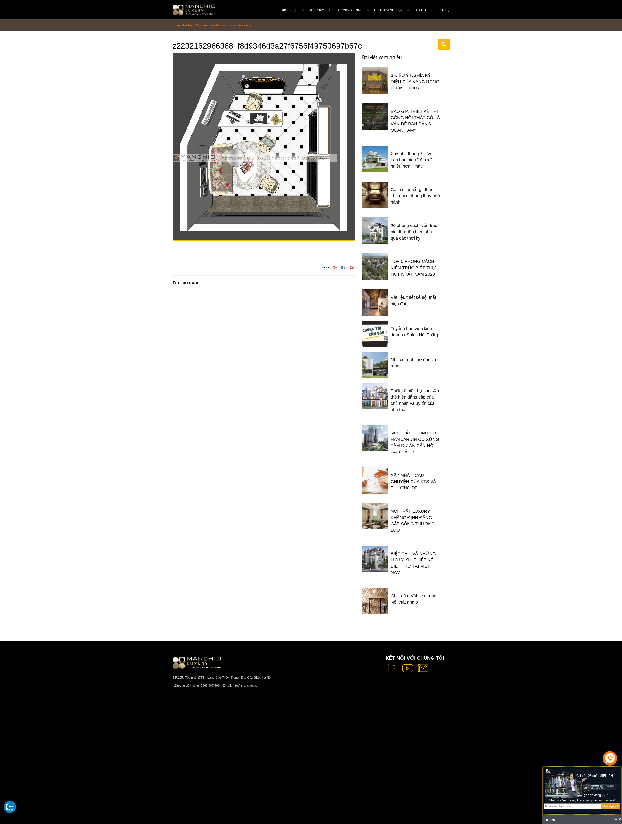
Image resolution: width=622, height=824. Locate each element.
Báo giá (420, 10)
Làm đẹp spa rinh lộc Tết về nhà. (230, 25)
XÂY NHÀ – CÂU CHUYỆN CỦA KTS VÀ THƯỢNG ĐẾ (413, 481)
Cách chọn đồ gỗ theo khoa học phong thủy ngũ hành (415, 196)
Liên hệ (443, 10)
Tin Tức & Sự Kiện (388, 10)
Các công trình (349, 10)
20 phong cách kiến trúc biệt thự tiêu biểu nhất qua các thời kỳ (414, 232)
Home (177, 25)
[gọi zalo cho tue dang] (10, 807)
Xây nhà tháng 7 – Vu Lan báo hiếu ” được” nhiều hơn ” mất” (411, 160)
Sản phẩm (316, 10)
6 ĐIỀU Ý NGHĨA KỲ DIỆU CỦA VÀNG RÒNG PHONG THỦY (415, 81)
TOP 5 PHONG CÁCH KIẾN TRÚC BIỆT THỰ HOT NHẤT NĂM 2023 (413, 268)
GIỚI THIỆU (289, 10)
